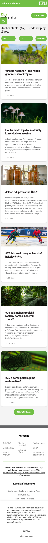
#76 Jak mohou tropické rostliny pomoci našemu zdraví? (19, 316)
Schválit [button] (27, 531)
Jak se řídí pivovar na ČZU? (21, 192)
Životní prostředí (22, 444)
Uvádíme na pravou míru (38, 454)
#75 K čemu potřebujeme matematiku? (20, 379)
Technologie (39, 443)
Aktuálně (7, 443)
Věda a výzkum (6, 454)
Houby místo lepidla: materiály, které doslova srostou (23, 132)
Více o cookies (26, 536)
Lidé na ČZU (8, 448)
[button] (3, 20)
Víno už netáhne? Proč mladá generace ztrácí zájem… (22, 72)
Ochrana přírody (22, 451)
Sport (35, 448)
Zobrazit (41, 38)
